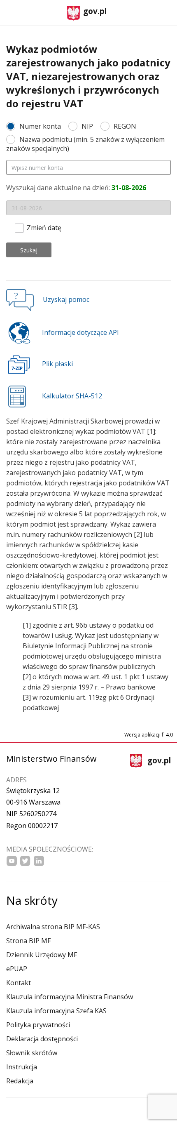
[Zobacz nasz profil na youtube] (11, 860)
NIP (87, 126)
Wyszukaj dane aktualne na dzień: (76, 187)
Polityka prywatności (38, 1024)
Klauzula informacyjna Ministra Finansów (69, 996)
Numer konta (40, 126)
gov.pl (94, 11)
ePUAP (16, 968)
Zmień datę (44, 227)
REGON (125, 126)
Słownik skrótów (31, 1052)
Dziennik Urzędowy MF (41, 954)
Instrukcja (21, 1066)
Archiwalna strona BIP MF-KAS (53, 926)
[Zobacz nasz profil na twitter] (25, 860)
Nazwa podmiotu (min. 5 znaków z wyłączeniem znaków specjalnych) (85, 144)
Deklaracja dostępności (42, 1038)
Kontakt (18, 982)
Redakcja (19, 1080)
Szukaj (28, 250)
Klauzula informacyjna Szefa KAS (56, 1010)
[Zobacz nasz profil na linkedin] (38, 860)
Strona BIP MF (28, 940)
